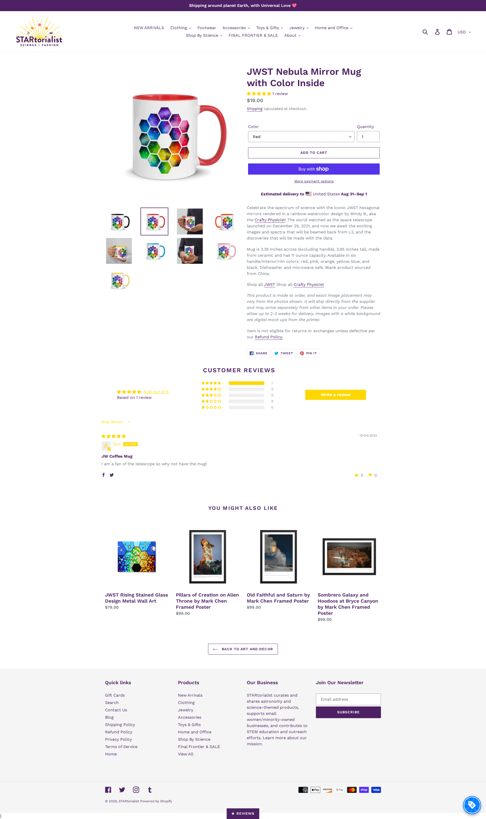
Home (111, 754)
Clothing (186, 702)
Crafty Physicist (270, 219)
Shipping (254, 108)
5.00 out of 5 (156, 391)
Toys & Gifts (189, 724)
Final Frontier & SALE (199, 746)
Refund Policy (118, 732)
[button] (259, 93)
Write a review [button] (335, 394)
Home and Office (194, 732)
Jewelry (185, 710)
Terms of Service (121, 746)
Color (253, 126)
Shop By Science (194, 739)
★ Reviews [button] (242, 813)
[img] (114, 436)
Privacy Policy (118, 739)
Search (112, 702)
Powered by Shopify (156, 801)
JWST (269, 284)
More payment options (314, 181)
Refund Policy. (269, 336)
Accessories (189, 717)
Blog (109, 717)
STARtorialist (129, 801)
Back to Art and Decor (246, 649)
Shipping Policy (120, 724)
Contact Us (116, 710)
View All (185, 754)
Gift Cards (115, 695)
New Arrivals (190, 695)
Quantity (365, 126)
